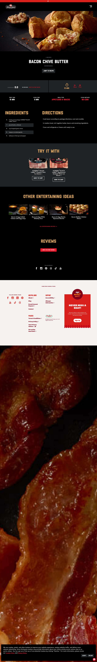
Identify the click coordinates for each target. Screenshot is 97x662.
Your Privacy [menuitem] (32, 325)
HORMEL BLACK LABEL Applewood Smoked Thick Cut (58, 173)
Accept (84, 655)
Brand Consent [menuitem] (33, 305)
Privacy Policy (22, 653)
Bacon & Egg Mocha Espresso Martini (58, 217)
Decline (91, 655)
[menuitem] (35, 297)
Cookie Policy (10, 653)
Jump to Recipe (48, 71)
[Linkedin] (17, 298)
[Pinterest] (46, 268)
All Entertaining (48, 226)
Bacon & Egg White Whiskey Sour (38, 217)
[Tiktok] (56, 268)
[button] (94, 659)
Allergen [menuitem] (49, 302)
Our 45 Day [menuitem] (31, 330)
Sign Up (77, 320)
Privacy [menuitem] (33, 321)
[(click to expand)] (48, 1)
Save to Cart (38, 178)
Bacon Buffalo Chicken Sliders (79, 217)
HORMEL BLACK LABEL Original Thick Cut (38, 172)
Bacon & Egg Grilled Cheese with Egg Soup (18, 217)
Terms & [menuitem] (34, 318)
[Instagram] (41, 268)
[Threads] (51, 268)
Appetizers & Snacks (61, 100)
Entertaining (48, 66)
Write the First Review (34, 87)
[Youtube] (60, 268)
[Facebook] (36, 268)
